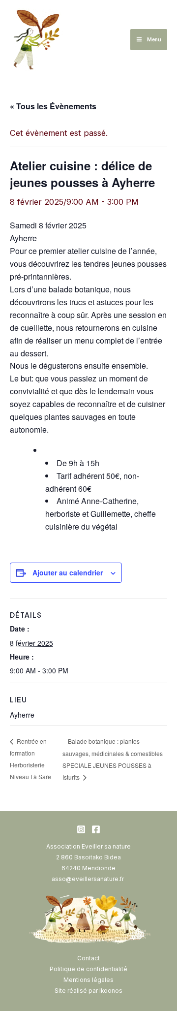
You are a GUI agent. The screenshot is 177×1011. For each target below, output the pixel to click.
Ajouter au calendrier (67, 572)
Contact (88, 958)
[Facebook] (95, 829)
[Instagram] (81, 829)
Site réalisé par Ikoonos (88, 990)
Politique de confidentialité (88, 969)
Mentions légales (88, 980)
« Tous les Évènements (53, 106)
